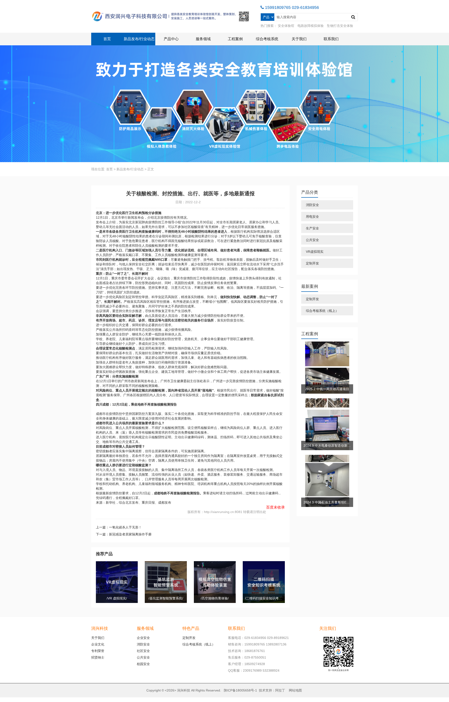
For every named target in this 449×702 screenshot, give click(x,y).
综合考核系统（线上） (322, 311)
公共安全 (312, 240)
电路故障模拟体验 (310, 26)
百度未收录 (275, 507)
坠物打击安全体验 (340, 26)
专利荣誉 (97, 651)
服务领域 (203, 39)
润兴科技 (183, 690)
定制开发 (312, 263)
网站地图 (295, 690)
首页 (107, 39)
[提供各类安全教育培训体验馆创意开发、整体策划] (171, 16)
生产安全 (312, 228)
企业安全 (143, 638)
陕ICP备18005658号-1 (240, 690)
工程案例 (235, 39)
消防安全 (312, 205)
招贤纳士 (97, 657)
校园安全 (143, 664)
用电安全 (312, 216)
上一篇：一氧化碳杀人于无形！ (119, 527)
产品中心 (171, 39)
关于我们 (299, 39)
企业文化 (97, 644)
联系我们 (331, 39)
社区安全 (143, 651)
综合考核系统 (267, 39)
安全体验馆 (286, 26)
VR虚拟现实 (314, 251)
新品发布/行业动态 (139, 39)
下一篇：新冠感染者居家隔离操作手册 (124, 534)
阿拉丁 (280, 690)
